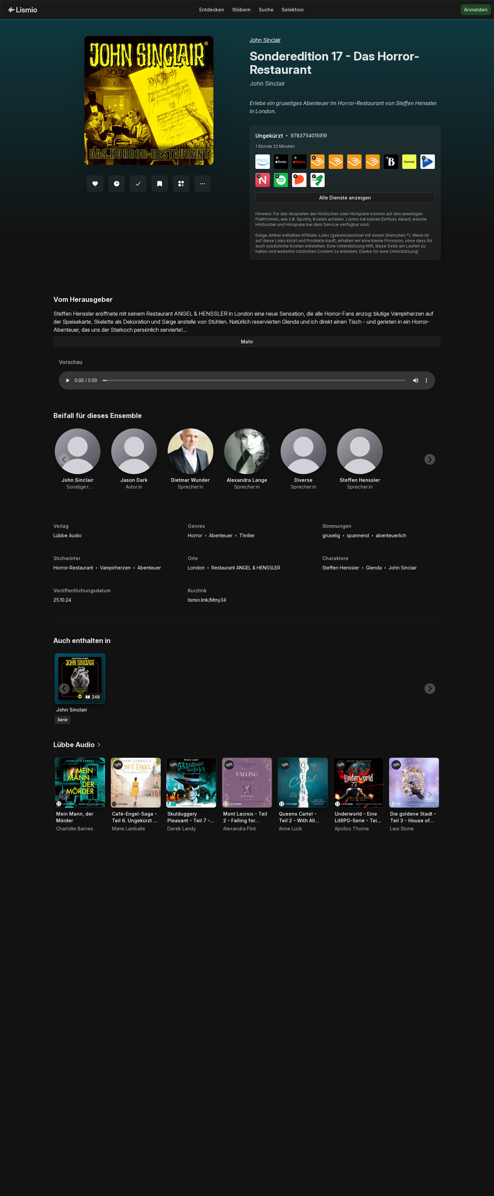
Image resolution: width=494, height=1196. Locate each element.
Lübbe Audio (67, 535)
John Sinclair (265, 40)
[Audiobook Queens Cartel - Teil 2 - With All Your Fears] (303, 782)
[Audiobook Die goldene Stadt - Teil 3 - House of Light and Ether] (414, 782)
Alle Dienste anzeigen (345, 197)
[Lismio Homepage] (22, 9)
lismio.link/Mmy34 (207, 600)
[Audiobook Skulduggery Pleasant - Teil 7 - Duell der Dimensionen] (191, 782)
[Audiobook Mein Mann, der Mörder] (80, 782)
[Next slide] (429, 459)
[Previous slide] (64, 459)
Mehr (247, 341)
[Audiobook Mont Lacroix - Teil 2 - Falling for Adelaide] (247, 782)
